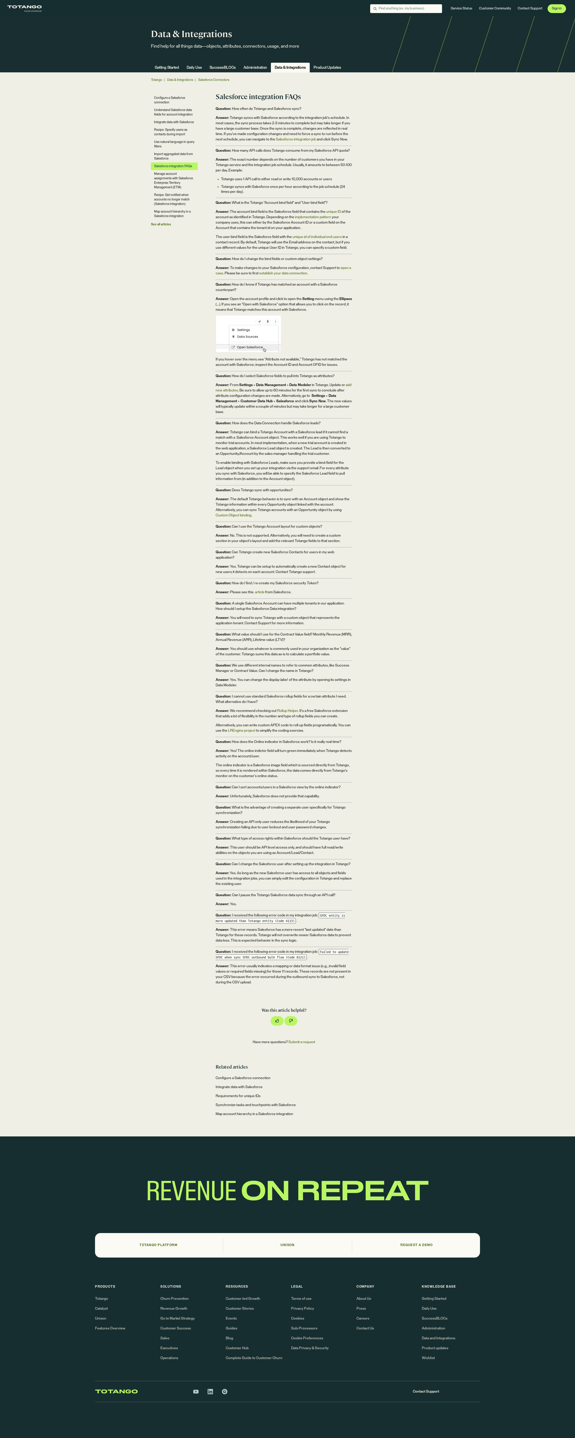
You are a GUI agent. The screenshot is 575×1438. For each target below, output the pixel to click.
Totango (156, 80)
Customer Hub (237, 1348)
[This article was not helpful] (290, 1021)
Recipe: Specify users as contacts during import (170, 132)
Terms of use (301, 1298)
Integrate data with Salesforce (239, 1087)
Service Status (461, 8)
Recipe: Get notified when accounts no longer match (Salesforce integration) (172, 199)
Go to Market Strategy (177, 1318)
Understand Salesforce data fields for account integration (173, 112)
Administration (255, 68)
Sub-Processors (304, 1328)
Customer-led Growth (243, 1298)
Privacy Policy (302, 1308)
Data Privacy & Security (310, 1348)
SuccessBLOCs (223, 68)
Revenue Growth (173, 1308)
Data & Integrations (290, 68)
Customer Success (175, 1328)
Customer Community (495, 8)
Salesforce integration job (296, 139)
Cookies (297, 1318)
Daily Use (194, 68)
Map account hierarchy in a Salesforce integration (254, 1114)
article (259, 592)
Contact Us (365, 1328)
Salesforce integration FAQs (173, 166)
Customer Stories (240, 1308)
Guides (231, 1328)
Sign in (557, 8)
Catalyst (101, 1308)
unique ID (333, 211)
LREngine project (241, 730)
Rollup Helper (287, 711)
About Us (363, 1298)
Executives (169, 1348)
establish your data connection (283, 273)
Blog (229, 1338)
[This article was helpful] (277, 1021)
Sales (164, 1338)
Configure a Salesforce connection (243, 1078)
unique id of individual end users (317, 237)
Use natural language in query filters (174, 144)
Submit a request (301, 1042)
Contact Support (530, 8)
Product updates (435, 1348)
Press (361, 1308)
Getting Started (167, 68)
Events (231, 1318)
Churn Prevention (174, 1298)
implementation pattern (313, 217)
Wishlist (428, 1358)
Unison (100, 1318)
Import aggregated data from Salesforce (173, 156)
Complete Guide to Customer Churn (254, 1358)
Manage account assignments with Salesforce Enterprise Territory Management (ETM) (173, 180)
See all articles (161, 224)
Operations (169, 1358)
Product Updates (327, 68)
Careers (362, 1318)
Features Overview (110, 1328)
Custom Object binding (233, 515)
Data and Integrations (438, 1338)
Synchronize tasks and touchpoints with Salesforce (256, 1105)
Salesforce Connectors (213, 80)
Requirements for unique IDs (238, 1096)
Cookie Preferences (307, 1338)
